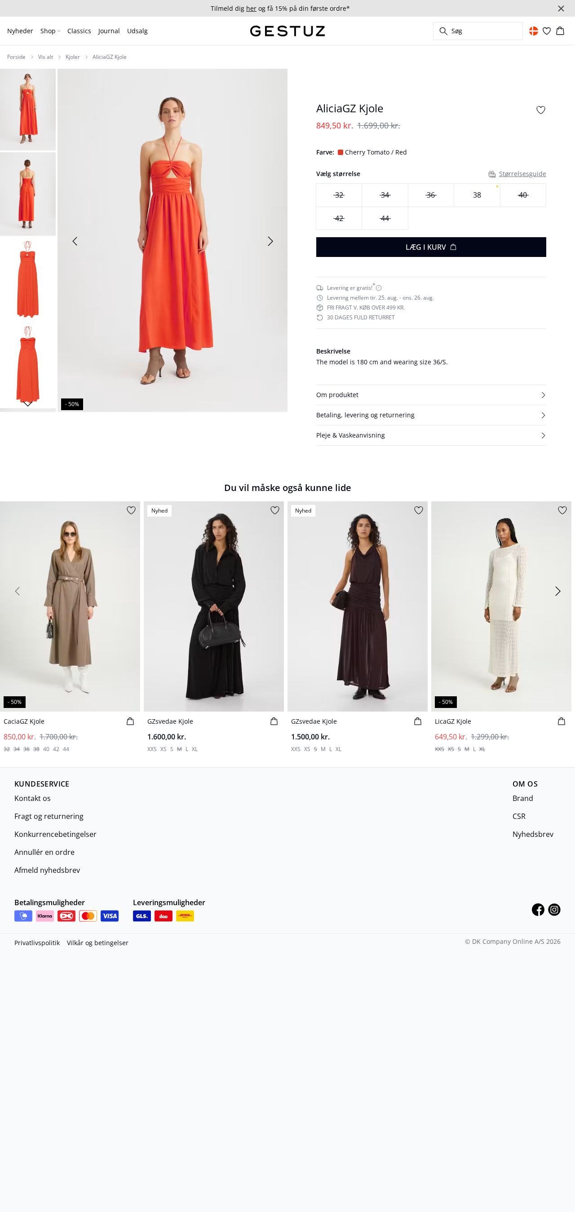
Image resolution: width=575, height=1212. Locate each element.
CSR (519, 816)
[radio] (477, 195)
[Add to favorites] (541, 110)
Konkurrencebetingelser (55, 834)
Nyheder (20, 31)
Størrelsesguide (522, 173)
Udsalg (137, 31)
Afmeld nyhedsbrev (47, 870)
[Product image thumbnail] (28, 108)
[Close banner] (561, 8)
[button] (431, 395)
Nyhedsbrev (533, 834)
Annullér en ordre (44, 852)
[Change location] (533, 31)
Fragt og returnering (49, 816)
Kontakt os (32, 798)
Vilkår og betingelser (97, 942)
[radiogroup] (431, 207)
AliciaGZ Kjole (110, 57)
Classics (79, 31)
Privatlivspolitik (37, 942)
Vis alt (45, 57)
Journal (109, 31)
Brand (523, 798)
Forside (16, 57)
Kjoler (73, 57)
